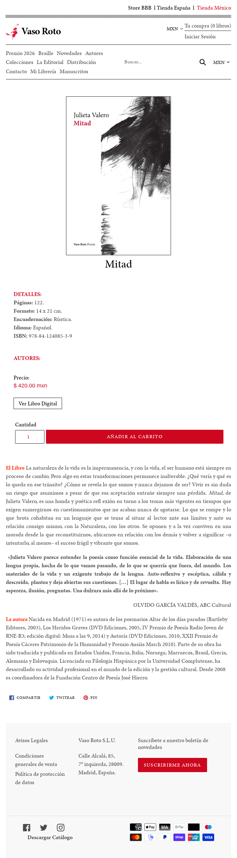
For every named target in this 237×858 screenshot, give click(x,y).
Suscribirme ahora (172, 764)
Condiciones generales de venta (36, 760)
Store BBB (140, 7)
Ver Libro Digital (38, 403)
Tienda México (214, 7)
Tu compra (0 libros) (208, 25)
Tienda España (173, 7)
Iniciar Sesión (200, 36)
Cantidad (25, 424)
